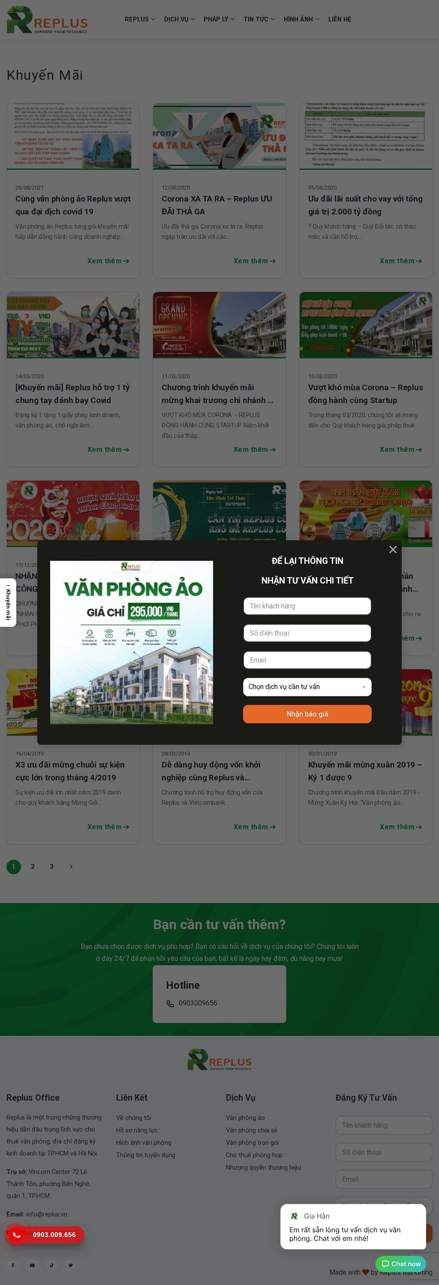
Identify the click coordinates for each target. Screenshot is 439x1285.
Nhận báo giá (307, 714)
